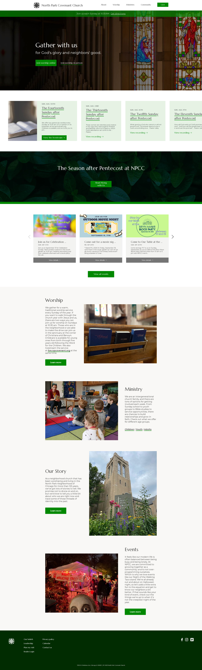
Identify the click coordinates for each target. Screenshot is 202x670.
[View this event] (54, 225)
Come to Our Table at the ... (146, 241)
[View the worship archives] (22, 121)
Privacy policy (48, 639)
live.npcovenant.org (59, 350)
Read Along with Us (101, 184)
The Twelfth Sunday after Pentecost (144, 116)
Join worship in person (71, 63)
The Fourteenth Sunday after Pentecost (53, 112)
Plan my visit (29, 647)
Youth (139, 429)
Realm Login (29, 651)
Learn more (55, 362)
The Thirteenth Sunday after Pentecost (97, 114)
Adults (148, 429)
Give (163, 4)
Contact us (47, 647)
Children (129, 429)
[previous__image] (29, 237)
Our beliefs (28, 639)
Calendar (46, 643)
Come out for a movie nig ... (100, 241)
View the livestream (53, 137)
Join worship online (46, 63)
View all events (101, 274)
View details (53, 260)
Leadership (28, 643)
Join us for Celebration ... (52, 241)
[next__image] (173, 237)
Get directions (118, 13)
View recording (94, 136)
